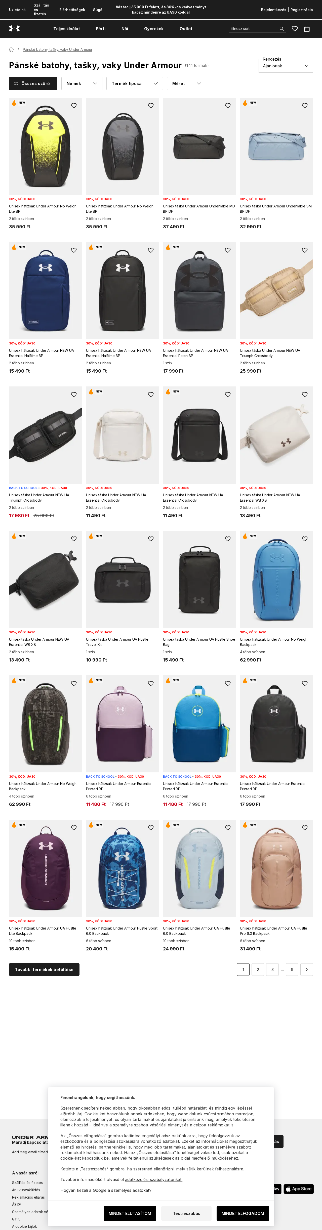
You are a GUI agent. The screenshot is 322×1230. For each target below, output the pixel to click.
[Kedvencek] (295, 29)
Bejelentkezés (273, 10)
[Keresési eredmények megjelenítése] (282, 29)
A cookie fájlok (24, 1226)
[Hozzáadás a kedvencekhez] (74, 106)
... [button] (282, 969)
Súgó (97, 10)
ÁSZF (16, 1204)
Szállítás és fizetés (27, 1182)
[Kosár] (307, 29)
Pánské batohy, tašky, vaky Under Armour (57, 49)
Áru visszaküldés (26, 1190)
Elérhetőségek (72, 10)
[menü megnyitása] (84, 28)
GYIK (16, 1219)
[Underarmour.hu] (14, 28)
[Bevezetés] (11, 49)
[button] (306, 969)
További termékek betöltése (44, 969)
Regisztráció (302, 10)
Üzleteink (17, 10)
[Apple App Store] (299, 1189)
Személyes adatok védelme (35, 1212)
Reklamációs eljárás (28, 1197)
